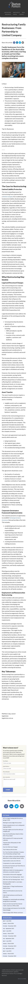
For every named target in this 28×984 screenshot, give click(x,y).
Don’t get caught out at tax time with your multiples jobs (13, 830)
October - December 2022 (9, 956)
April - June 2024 (7, 941)
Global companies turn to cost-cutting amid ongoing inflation (13, 826)
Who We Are (7, 12)
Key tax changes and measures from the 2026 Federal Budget (14, 909)
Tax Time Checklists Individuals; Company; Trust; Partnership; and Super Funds (13, 853)
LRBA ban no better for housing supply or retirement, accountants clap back (13, 871)
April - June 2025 (7, 931)
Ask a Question (6, 777)
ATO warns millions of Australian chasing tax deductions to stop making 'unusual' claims (14, 857)
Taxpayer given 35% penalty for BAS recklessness (12, 843)
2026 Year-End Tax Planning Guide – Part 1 (13, 877)
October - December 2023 (9, 946)
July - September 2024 (8, 938)
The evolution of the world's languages (12, 874)
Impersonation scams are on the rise (11, 860)
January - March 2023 (8, 953)
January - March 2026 (8, 923)
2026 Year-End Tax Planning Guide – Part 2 (13, 879)
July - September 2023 (8, 948)
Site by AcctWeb (22, 978)
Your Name (5, 761)
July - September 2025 (8, 928)
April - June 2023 (7, 951)
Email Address (6, 766)
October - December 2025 (9, 926)
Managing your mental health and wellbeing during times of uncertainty (13, 900)
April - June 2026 (7, 921)
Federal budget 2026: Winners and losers (13, 912)
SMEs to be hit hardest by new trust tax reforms (12, 891)
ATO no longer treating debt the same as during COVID (13, 819)
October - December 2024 (9, 936)
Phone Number (6, 771)
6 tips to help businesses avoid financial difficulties (12, 896)
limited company (8, 196)
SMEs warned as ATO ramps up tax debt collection (13, 839)
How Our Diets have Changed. (10, 847)
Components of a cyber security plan (12, 863)
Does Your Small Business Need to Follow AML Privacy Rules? (13, 834)
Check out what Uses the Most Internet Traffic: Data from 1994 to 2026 (12, 904)
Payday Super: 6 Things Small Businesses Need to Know (13, 887)
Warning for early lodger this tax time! (12, 822)
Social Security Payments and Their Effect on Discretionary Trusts (14, 866)
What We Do (16, 12)
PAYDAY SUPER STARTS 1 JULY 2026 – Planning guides (13, 883)
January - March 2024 (8, 943)
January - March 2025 (8, 933)
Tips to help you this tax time (10, 849)
